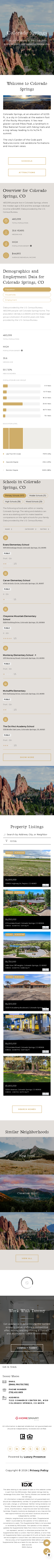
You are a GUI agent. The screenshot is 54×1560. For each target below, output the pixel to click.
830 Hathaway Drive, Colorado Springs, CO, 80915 (23, 694)
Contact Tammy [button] (27, 1348)
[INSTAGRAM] (10, 1448)
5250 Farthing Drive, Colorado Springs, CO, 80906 (24, 622)
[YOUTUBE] (23, 1448)
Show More (27, 757)
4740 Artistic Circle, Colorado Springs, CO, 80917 (23, 583)
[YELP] (30, 1448)
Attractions (27, 172)
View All (27, 1258)
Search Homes (27, 1109)
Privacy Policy (39, 1470)
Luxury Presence (35, 1456)
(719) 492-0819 (16, 1392)
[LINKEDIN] (16, 1448)
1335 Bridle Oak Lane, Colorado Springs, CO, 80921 (24, 729)
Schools (27, 161)
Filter (13, 841)
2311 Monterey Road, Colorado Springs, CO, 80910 (23, 658)
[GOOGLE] (37, 1448)
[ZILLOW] (43, 1448)
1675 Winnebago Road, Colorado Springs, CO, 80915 (24, 548)
